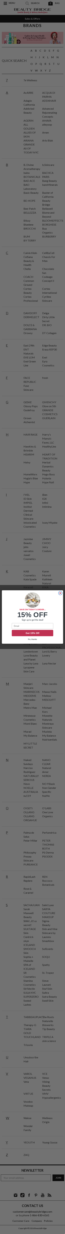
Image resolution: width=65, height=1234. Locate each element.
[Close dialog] (60, 593)
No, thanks (32, 639)
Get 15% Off (32, 633)
